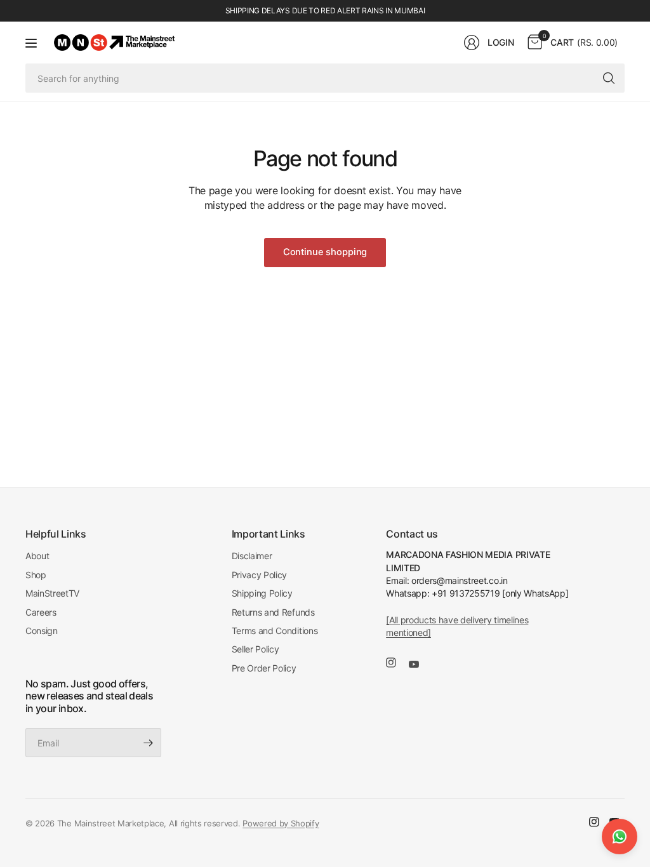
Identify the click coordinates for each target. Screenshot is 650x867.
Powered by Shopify (280, 823)
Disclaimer (252, 555)
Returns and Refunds (273, 612)
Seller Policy (255, 649)
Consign (41, 630)
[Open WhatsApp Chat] (619, 836)
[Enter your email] (148, 742)
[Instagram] (396, 662)
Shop (35, 574)
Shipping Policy (262, 593)
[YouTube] (419, 664)
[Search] (609, 78)
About (37, 555)
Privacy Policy (260, 574)
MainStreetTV (52, 593)
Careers (40, 612)
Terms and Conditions (275, 630)
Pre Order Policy (264, 668)
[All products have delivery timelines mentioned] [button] (457, 626)
